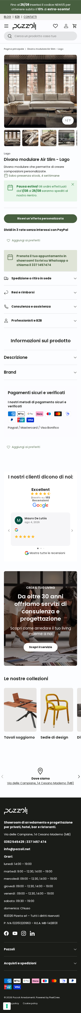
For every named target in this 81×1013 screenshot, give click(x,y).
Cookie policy (30, 1003)
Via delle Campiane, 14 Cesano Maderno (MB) (40, 783)
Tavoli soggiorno (19, 737)
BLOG (7, 17)
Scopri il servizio (40, 647)
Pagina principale (14, 49)
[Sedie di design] (56, 709)
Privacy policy (11, 1003)
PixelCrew (54, 997)
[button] (74, 26)
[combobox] (40, 36)
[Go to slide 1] (38, 548)
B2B (17, 17)
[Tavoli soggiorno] (20, 709)
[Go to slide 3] (43, 548)
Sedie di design (54, 737)
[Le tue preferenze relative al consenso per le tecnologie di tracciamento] (7, 1006)
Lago (7, 153)
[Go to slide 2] (40, 548)
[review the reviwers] (16, 531)
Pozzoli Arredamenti (24, 997)
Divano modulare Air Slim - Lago (45, 49)
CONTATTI (30, 17)
